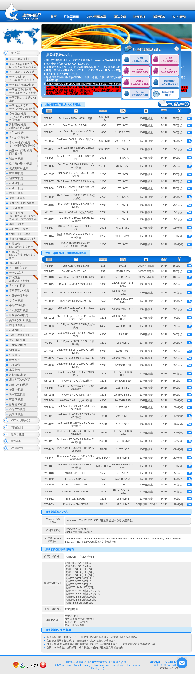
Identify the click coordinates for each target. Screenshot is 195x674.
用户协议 (70, 662)
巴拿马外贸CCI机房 (20, 163)
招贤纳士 (124, 662)
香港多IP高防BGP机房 (22, 238)
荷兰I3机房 (15, 330)
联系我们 (113, 662)
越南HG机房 (16, 223)
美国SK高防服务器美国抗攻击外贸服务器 (22, 91)
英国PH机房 (16, 414)
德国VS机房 (16, 389)
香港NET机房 (17, 285)
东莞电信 (14, 369)
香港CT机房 (16, 193)
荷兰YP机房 (16, 183)
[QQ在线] (136, 59)
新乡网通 (14, 359)
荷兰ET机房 (16, 188)
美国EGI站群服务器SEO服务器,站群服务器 (23, 65)
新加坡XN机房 (17, 345)
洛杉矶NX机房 (17, 374)
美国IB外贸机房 (18, 267)
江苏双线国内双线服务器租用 (21, 245)
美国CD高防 (16, 272)
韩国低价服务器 (18, 295)
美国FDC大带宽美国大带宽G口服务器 (22, 107)
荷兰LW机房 (16, 132)
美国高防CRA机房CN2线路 (22, 99)
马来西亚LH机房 (19, 228)
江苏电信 (14, 354)
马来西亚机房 (17, 394)
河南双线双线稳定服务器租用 (21, 279)
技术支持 (102, 662)
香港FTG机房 (17, 409)
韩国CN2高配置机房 (21, 335)
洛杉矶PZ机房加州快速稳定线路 (19, 126)
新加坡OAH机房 (18, 315)
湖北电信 (14, 349)
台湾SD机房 (16, 300)
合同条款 (81, 662)
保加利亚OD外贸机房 (21, 203)
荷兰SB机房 (16, 173)
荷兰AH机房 (16, 399)
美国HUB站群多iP (19, 58)
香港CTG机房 (17, 305)
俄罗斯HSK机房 (18, 168)
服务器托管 (17, 434)
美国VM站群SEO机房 (22, 71)
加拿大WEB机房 (18, 384)
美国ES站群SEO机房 (21, 84)
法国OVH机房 (17, 198)
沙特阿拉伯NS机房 (20, 233)
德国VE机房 (16, 262)
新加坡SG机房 (17, 404)
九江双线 (14, 364)
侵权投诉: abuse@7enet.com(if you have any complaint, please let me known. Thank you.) (97, 667)
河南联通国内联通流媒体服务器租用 (22, 254)
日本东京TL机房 (18, 310)
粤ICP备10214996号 (165, 665)
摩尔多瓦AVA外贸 (19, 379)
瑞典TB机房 (16, 178)
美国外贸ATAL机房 (20, 320)
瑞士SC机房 (16, 158)
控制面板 (16, 441)
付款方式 (92, 662)
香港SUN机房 (17, 325)
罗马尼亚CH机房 (19, 290)
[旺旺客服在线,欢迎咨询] (165, 94)
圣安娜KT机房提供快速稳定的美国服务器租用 (22, 116)
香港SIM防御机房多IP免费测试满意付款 (22, 144)
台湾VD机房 (16, 208)
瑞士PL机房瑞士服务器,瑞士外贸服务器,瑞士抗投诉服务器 (23, 216)
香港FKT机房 (17, 340)
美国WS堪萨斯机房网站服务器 (20, 152)
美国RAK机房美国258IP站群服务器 (22, 78)
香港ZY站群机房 (19, 137)
